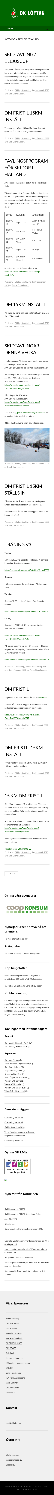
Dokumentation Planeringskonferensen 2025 (23, 1229)
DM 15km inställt (25, 304)
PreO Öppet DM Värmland (16, 1077)
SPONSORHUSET (14, 1343)
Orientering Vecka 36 (13, 1117)
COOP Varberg (12, 1388)
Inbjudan (42, 697)
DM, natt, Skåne (11, 1060)
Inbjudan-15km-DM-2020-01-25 (17, 849)
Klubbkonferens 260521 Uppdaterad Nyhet (22, 1214)
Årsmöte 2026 (10, 1219)
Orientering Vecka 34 (13, 1141)
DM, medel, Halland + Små (16, 1043)
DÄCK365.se (11, 1328)
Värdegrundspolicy (14, 1460)
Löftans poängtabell (31, 954)
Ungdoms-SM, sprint (13, 1070)
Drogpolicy (10, 1465)
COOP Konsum (13, 1323)
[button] (27, 909)
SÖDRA (9, 1368)
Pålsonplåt (10, 1393)
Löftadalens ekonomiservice (18, 1363)
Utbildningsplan (12, 1455)
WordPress (24, 1486)
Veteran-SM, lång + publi (15, 1088)
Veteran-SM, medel (12, 1084)
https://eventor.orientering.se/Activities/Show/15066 (26, 570)
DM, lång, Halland (12, 1067)
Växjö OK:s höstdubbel (14, 1091)
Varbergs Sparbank (14, 1338)
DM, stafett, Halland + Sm (15, 1047)
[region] (27, 909)
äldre (11, 874)
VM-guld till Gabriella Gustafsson (18, 1258)
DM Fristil (16, 689)
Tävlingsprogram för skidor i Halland (26, 167)
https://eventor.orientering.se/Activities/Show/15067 (26, 611)
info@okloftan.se (13, 1423)
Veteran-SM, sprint (12, 1081)
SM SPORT (11, 1348)
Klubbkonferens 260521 (14, 1209)
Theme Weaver (28, 1490)
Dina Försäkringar (13, 1373)
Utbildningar (9, 1224)
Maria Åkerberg (12, 1318)
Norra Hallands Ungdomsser (16, 1064)
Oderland (10, 1353)
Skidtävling (26, 90)
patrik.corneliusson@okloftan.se (31, 412)
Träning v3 (17, 544)
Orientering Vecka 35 (13, 1122)
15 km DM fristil (23, 795)
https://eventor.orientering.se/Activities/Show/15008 (26, 660)
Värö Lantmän (12, 1383)
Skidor (17, 90)
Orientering (19, 666)
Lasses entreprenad (14, 1358)
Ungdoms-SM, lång (12, 1074)
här (26, 939)
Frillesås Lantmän (13, 1333)
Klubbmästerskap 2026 (14, 1127)
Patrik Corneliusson (15, 94)
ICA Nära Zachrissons (15, 1378)
